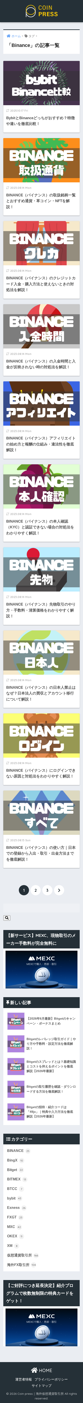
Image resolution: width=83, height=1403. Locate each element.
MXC (14, 1227)
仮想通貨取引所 (22, 1255)
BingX (15, 1160)
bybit (14, 1198)
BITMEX (16, 1179)
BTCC (14, 1189)
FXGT (14, 1217)
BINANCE (18, 1151)
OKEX (14, 1236)
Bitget (15, 1170)
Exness (16, 1208)
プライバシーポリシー (51, 1379)
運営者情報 (23, 1379)
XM (12, 1246)
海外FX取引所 (21, 1265)
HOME (45, 1370)
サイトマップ (42, 1385)
